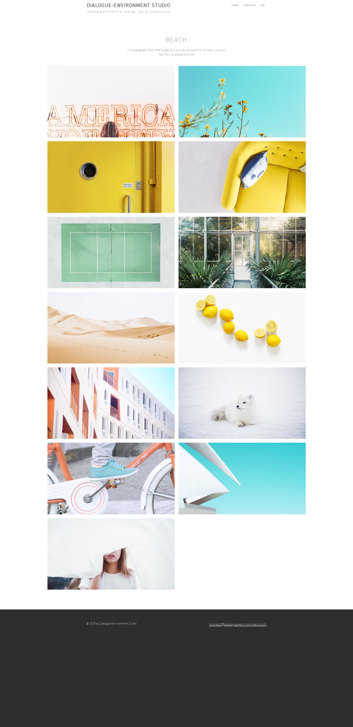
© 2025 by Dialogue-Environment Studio (111, 623)
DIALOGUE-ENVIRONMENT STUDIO (128, 6)
